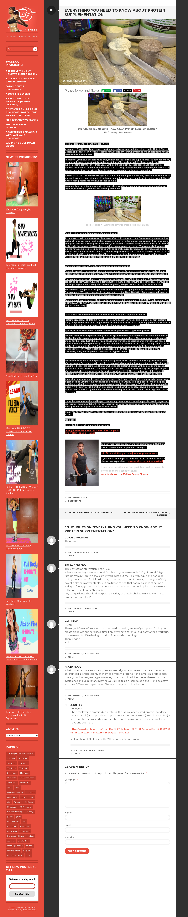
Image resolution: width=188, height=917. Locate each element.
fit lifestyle (29, 802)
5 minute (11, 758)
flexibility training (14, 812)
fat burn (17, 802)
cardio (23, 797)
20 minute (11, 773)
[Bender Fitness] (22, 22)
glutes (9, 816)
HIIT (24, 821)
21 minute (24, 773)
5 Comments (74, 501)
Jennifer (76, 705)
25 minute (11, 778)
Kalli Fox (71, 621)
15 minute (23, 763)
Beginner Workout (15, 792)
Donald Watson (76, 537)
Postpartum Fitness (15, 836)
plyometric (25, 831)
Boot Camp (12, 797)
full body (29, 812)
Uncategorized (13, 850)
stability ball (23, 841)
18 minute (23, 768)
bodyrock (31, 792)
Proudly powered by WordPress (22, 907)
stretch (29, 846)
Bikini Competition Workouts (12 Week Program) (18, 101)
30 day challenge (27, 778)
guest (18, 816)
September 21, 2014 (77, 498)
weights (26, 850)
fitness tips (11, 807)
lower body (24, 826)
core (31, 797)
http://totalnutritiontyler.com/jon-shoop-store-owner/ (129, 453)
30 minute (11, 783)
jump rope (11, 826)
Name (68, 812)
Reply (71, 556)
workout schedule (14, 855)
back (17, 787)
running (10, 841)
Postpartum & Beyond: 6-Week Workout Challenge (22, 135)
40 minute (24, 783)
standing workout (15, 846)
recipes (30, 836)
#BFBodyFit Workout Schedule (20, 753)
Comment (71, 779)
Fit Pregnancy (26, 807)
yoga (28, 855)
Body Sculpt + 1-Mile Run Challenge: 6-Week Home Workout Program (21, 112)
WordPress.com (29, 910)
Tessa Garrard (75, 565)
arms (9, 787)
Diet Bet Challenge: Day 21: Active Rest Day (91, 512)
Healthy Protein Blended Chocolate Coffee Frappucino (92, 430)
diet (8, 802)
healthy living (13, 821)
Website (69, 837)
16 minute (11, 768)
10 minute (23, 758)
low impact (12, 831)
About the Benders (18, 94)
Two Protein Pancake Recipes (80, 433)
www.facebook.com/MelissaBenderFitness (124, 474)
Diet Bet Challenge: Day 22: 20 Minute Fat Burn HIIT (145, 513)
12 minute (11, 763)
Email (68, 825)
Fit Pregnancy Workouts (22, 120)
